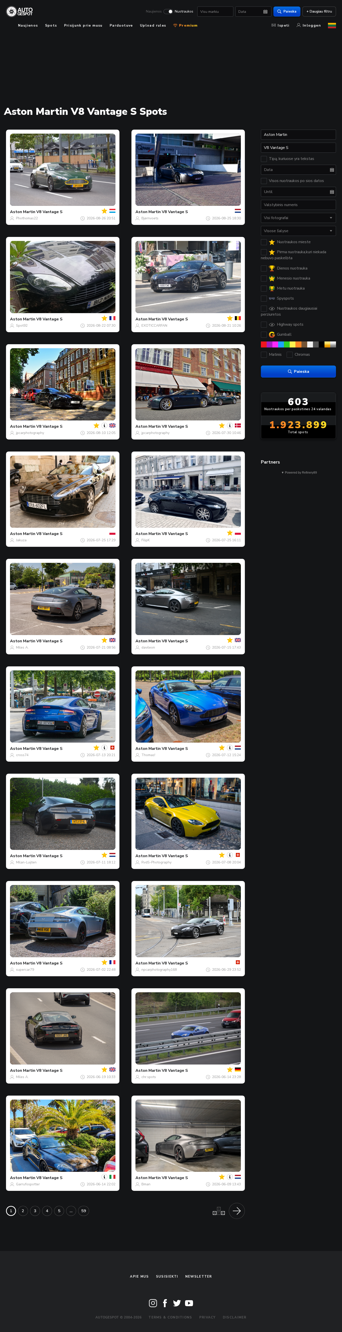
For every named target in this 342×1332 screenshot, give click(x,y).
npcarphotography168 (159, 969)
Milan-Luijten (26, 862)
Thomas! (148, 755)
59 (83, 1211)
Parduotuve (121, 25)
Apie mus (139, 1276)
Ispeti (283, 25)
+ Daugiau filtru (319, 11)
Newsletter (198, 1276)
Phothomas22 (27, 218)
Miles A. (22, 647)
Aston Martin (22, 212)
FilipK (145, 540)
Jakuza (21, 540)
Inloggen (312, 25)
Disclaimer (235, 1317)
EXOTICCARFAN (154, 325)
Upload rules (153, 25)
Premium (188, 25)
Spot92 (22, 325)
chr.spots (148, 1077)
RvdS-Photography (156, 862)
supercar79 (25, 969)
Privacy (207, 1317)
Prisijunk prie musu (83, 25)
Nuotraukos (184, 11)
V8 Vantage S (49, 212)
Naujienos (154, 11)
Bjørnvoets (149, 218)
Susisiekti (167, 1276)
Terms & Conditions (170, 1317)
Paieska (289, 11)
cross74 (22, 755)
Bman (145, 1184)
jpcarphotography (30, 432)
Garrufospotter (28, 1184)
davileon (148, 647)
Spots (51, 25)
